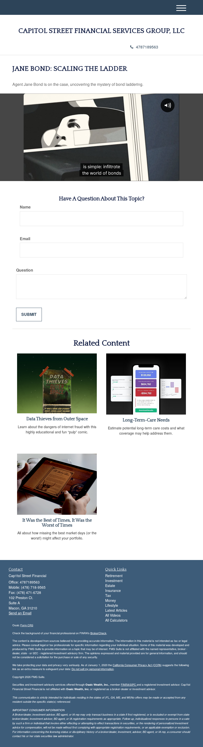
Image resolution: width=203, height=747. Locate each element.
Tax (108, 595)
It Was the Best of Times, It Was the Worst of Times (57, 523)
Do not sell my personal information (93, 669)
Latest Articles (116, 610)
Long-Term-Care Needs (146, 420)
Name (25, 207)
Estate (110, 585)
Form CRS (26, 625)
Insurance (113, 590)
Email (25, 238)
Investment (114, 580)
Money (110, 600)
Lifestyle (111, 605)
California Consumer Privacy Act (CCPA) (137, 665)
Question (24, 270)
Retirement (114, 575)
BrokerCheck (98, 633)
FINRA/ (125, 684)
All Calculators (116, 620)
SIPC (133, 684)
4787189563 (147, 47)
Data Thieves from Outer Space (57, 419)
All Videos (113, 615)
